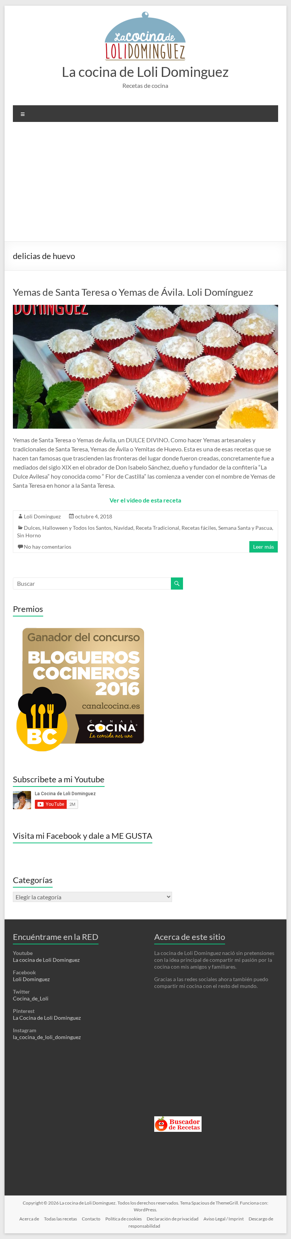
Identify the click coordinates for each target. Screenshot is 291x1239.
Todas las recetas (60, 1219)
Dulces (32, 527)
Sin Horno (29, 535)
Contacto (91, 1219)
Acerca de (29, 1219)
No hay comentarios (47, 546)
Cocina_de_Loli (30, 998)
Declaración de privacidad (173, 1219)
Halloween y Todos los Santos (76, 527)
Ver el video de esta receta (145, 500)
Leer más (263, 546)
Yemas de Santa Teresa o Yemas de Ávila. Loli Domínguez (133, 292)
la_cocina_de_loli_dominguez (47, 1037)
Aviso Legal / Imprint (223, 1219)
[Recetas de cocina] (178, 1119)
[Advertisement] (145, 184)
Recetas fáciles (198, 527)
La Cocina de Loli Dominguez (47, 1017)
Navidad (123, 527)
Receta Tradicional (157, 527)
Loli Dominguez (42, 516)
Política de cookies (123, 1219)
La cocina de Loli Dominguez (145, 71)
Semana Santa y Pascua (245, 527)
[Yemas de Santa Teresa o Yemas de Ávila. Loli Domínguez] (145, 308)
